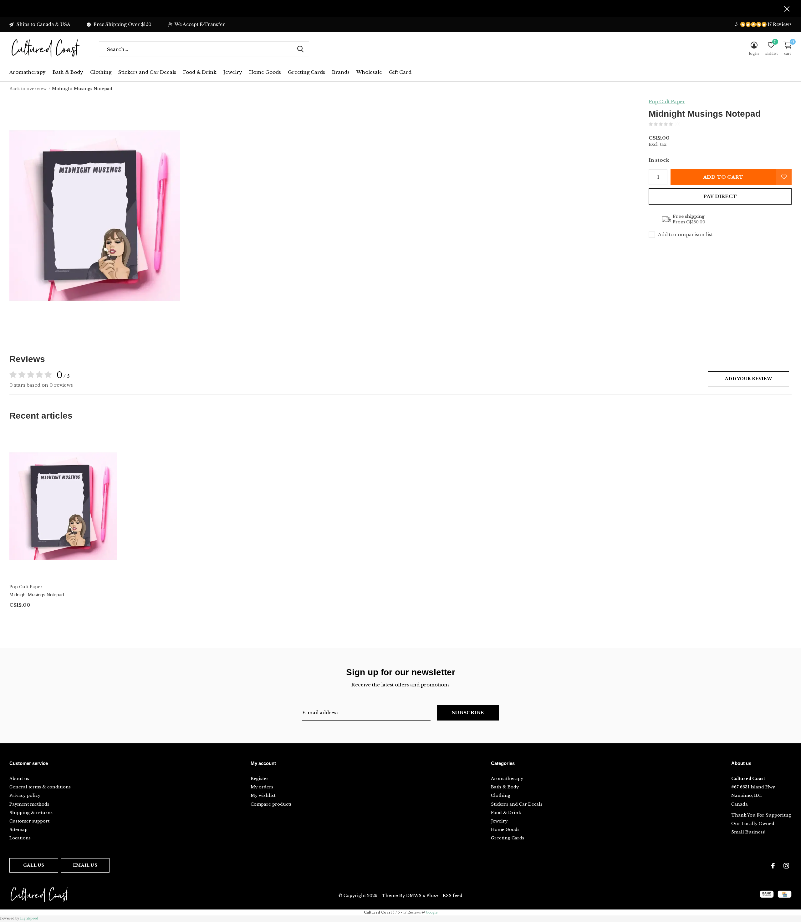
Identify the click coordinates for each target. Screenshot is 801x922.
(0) (678, 124)
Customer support (29, 821)
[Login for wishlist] (784, 177)
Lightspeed (29, 918)
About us (19, 778)
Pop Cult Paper (667, 101)
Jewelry (232, 72)
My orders (262, 787)
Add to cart (723, 177)
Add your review (748, 378)
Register (259, 778)
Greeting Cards (306, 72)
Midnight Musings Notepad (36, 594)
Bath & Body (68, 72)
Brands (340, 72)
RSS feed (452, 895)
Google (431, 912)
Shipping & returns (31, 812)
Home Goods (265, 72)
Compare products (271, 804)
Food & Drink (200, 72)
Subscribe (468, 713)
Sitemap (18, 829)
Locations (20, 838)
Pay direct (720, 196)
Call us (33, 865)
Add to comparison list (685, 234)
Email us (85, 865)
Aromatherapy (27, 72)
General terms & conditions (40, 787)
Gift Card (400, 72)
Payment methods (29, 804)
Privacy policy (24, 795)
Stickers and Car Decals (147, 72)
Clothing (100, 72)
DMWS (413, 895)
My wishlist (263, 795)
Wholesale (369, 72)
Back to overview (28, 88)
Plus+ (432, 895)
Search (300, 49)
